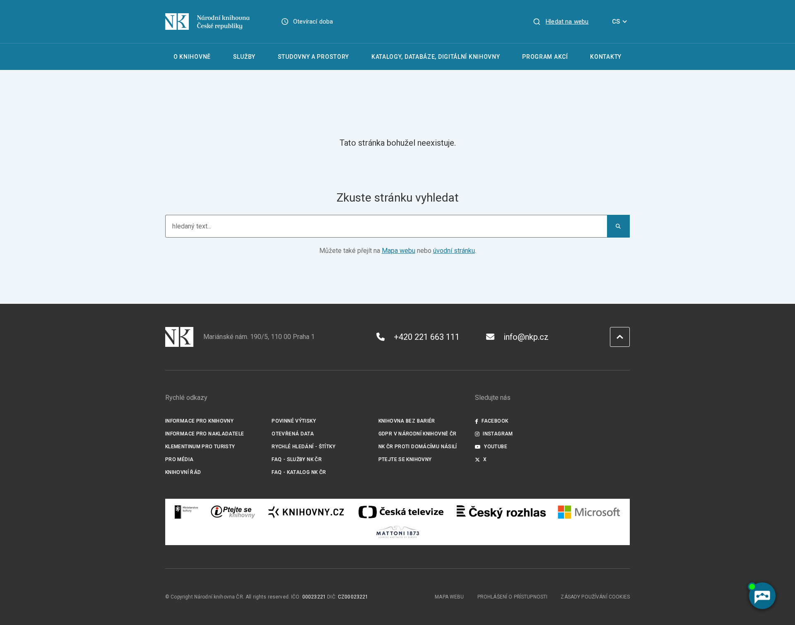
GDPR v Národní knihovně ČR (417, 434)
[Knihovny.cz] (305, 512)
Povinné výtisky (294, 421)
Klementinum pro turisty (200, 447)
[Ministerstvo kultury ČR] (187, 512)
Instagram (498, 434)
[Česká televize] (401, 512)
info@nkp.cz (526, 337)
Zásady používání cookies (595, 597)
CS (616, 21)
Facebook (495, 421)
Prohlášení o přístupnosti (512, 597)
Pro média (179, 459)
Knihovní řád (183, 472)
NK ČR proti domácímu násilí (417, 447)
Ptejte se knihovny (405, 459)
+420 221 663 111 (427, 337)
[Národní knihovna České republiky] (207, 21)
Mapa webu (398, 251)
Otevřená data (293, 434)
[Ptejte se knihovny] (233, 512)
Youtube (495, 447)
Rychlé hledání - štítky (303, 447)
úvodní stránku (454, 251)
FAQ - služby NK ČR (297, 459)
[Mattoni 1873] (398, 531)
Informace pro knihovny (199, 421)
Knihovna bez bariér (406, 421)
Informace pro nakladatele (204, 434)
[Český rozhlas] (501, 512)
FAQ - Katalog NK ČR (299, 472)
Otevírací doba (313, 21)
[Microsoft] (589, 512)
